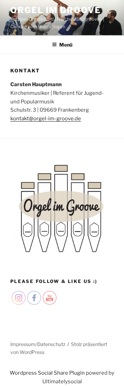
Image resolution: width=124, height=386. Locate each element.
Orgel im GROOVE (55, 10)
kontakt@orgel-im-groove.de (45, 118)
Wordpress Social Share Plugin (48, 373)
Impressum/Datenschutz (37, 344)
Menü (65, 45)
